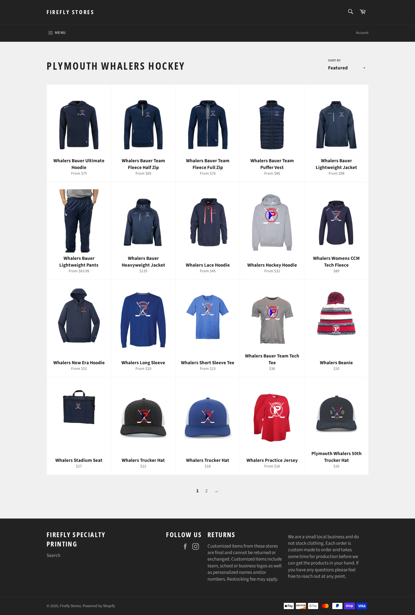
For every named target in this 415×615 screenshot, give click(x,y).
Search (53, 555)
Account (362, 32)
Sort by (334, 60)
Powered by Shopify (99, 606)
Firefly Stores (70, 12)
